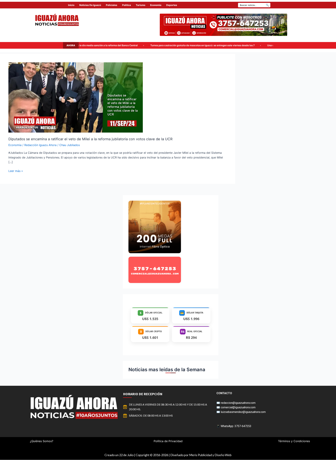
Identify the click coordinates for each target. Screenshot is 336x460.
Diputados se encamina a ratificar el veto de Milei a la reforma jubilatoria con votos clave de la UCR (90, 139)
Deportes (171, 5)
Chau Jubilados (69, 145)
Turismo (140, 5)
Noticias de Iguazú (90, 5)
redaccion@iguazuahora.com (238, 402)
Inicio (71, 5)
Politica (126, 5)
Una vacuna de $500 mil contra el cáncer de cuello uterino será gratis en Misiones (260, 45)
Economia (155, 5)
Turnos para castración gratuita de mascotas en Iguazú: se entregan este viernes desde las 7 (149, 45)
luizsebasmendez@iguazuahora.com (243, 412)
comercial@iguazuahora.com (238, 407)
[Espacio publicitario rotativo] (223, 25)
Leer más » (15, 171)
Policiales (111, 5)
